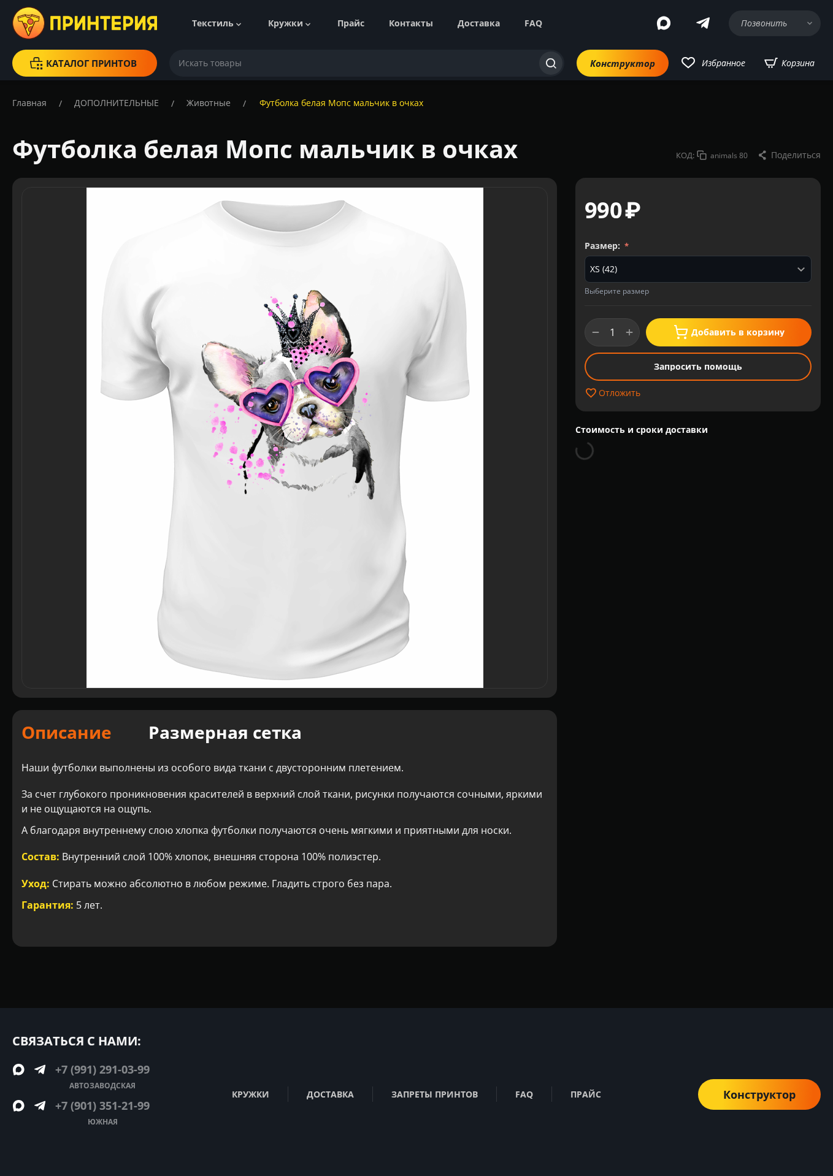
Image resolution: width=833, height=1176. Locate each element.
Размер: (604, 245)
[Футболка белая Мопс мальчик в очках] (284, 438)
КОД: (685, 155)
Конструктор (622, 63)
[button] (789, 155)
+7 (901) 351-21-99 (102, 1105)
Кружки (285, 23)
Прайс (350, 23)
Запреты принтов (434, 1094)
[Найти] (550, 63)
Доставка (479, 23)
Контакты (411, 23)
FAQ (533, 23)
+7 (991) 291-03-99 (102, 1069)
